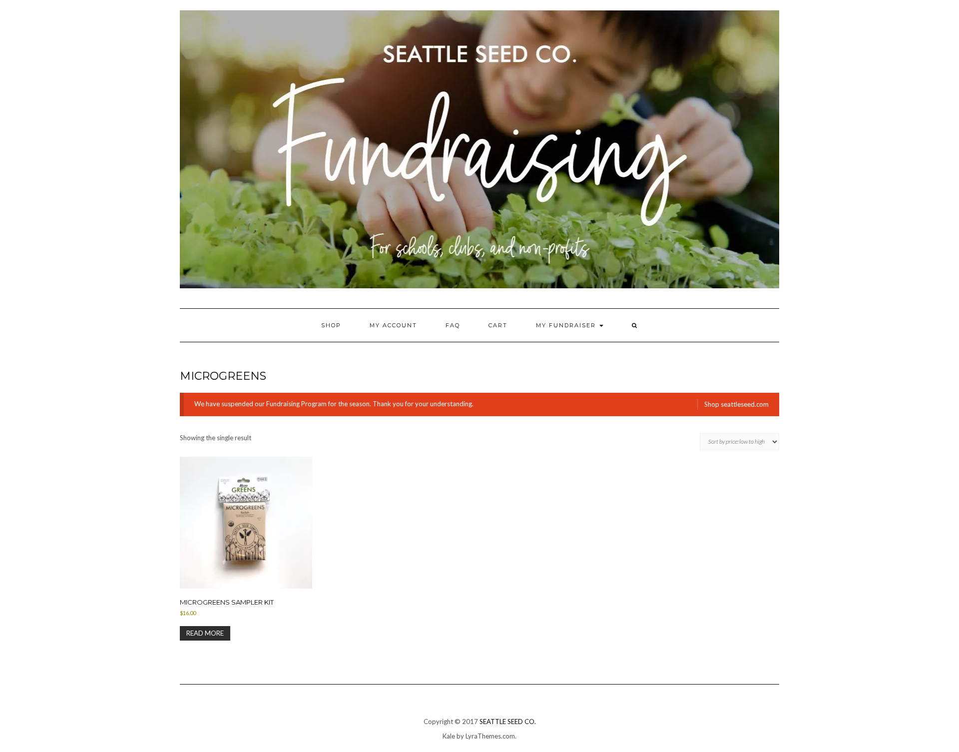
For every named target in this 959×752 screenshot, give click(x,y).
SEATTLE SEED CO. (508, 722)
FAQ (453, 325)
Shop (331, 325)
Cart (497, 325)
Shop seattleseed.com (736, 404)
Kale (449, 736)
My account (393, 325)
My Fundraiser (567, 325)
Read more (205, 633)
